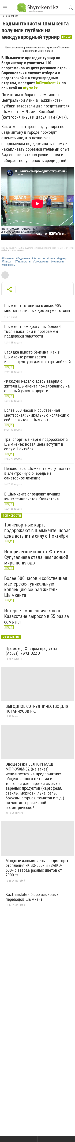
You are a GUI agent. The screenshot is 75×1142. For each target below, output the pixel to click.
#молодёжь (8, 264)
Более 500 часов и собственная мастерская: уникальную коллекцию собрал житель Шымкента (36, 415)
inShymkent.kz (48, 82)
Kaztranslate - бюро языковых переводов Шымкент (32, 897)
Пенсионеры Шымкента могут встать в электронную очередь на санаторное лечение (37, 473)
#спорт (51, 258)
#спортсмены (40, 261)
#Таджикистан (23, 261)
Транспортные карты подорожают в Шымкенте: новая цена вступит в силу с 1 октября (36, 444)
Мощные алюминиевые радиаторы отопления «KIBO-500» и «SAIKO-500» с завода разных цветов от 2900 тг (37, 868)
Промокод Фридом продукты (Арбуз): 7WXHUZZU (31, 651)
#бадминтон (23, 258)
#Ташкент (7, 261)
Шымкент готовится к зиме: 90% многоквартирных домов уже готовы (37, 308)
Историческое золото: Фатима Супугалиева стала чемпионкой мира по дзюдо (36, 557)
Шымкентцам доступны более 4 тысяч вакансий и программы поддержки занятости (32, 331)
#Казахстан (38, 258)
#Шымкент (7, 258)
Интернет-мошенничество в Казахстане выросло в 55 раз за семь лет (36, 616)
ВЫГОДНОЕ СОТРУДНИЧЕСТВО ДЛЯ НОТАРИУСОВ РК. (37, 709)
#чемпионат (57, 261)
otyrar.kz (30, 88)
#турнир (61, 258)
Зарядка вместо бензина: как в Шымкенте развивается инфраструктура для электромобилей (37, 357)
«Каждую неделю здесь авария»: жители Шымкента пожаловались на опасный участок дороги (37, 386)
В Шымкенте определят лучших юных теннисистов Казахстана (32, 496)
